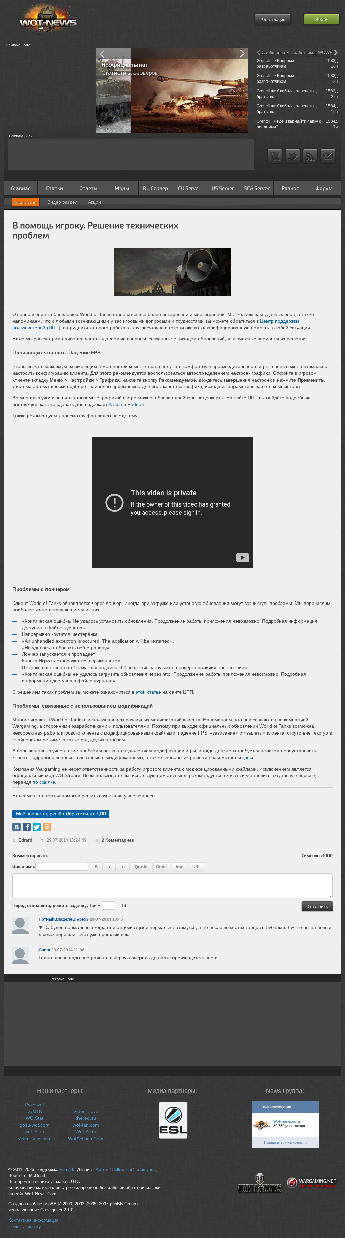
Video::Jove (85, 1111)
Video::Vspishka (35, 1138)
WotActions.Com (85, 1138)
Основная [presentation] (26, 202)
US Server (223, 188)
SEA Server (257, 188)
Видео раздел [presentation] (62, 202)
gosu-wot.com (35, 1125)
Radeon (135, 404)
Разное (290, 188)
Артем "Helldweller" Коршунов (126, 1169)
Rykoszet (34, 1104)
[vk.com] (16, 827)
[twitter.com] (37, 827)
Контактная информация (33, 1220)
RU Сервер (155, 188)
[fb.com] (27, 827)
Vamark (67, 1169)
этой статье (148, 692)
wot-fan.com (86, 1125)
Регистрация (272, 19)
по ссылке (44, 782)
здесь (248, 757)
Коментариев (118, 840)
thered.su (86, 1118)
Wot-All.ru (85, 1131)
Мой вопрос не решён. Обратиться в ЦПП (61, 813)
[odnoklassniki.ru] (47, 827)
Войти (321, 19)
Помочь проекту (24, 1226)
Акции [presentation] (94, 202)
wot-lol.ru (34, 1131)
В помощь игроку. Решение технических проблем (95, 230)
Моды (122, 188)
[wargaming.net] (312, 1198)
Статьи (54, 188)
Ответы (88, 188)
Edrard (25, 840)
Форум (324, 188)
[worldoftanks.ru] (259, 1198)
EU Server (189, 188)
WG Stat (34, 1118)
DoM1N (34, 1111)
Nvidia (115, 404)
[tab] (26, 202)
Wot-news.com (286, 1121)
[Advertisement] (48, 90)
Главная (21, 188)
